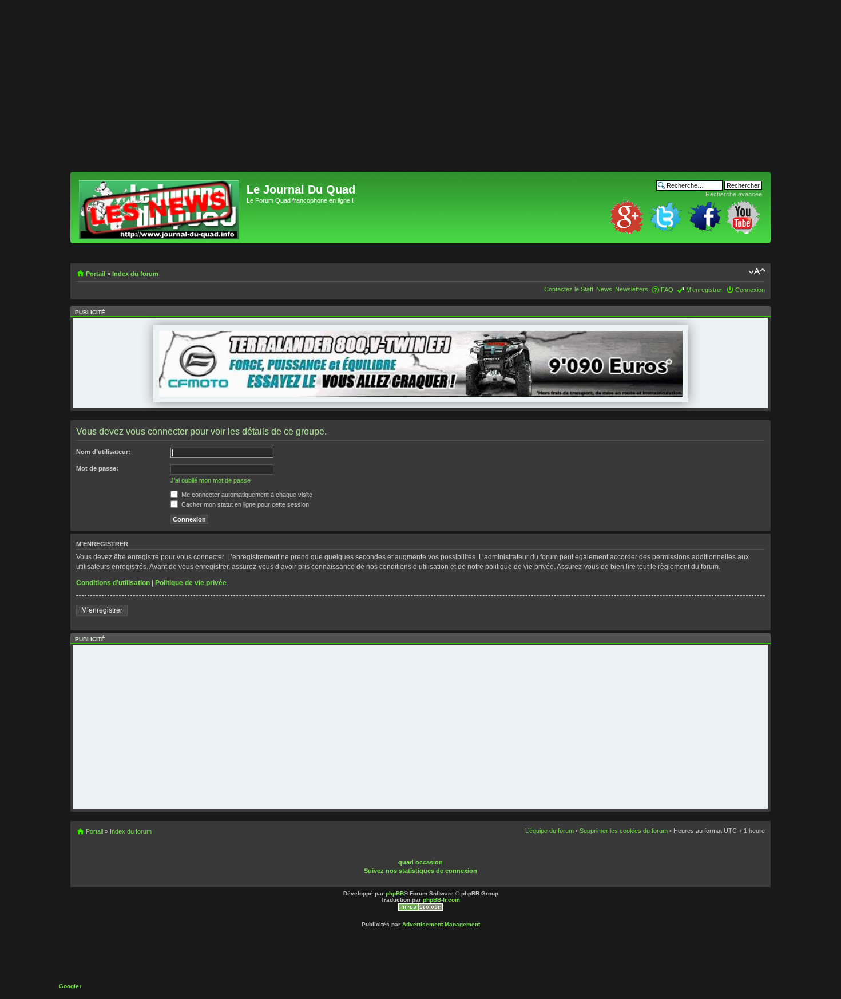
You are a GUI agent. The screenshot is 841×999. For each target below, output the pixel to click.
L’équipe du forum (549, 830)
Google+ (70, 986)
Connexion (750, 289)
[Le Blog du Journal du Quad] (160, 207)
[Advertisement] (413, 91)
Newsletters (631, 289)
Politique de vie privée (191, 583)
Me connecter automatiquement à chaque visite (246, 494)
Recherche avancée (733, 194)
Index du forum (135, 273)
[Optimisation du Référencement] (420, 909)
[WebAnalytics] (441, 854)
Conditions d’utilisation (113, 583)
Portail (95, 273)
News (604, 289)
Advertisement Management (441, 924)
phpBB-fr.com (441, 900)
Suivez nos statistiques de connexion (420, 870)
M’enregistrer (704, 289)
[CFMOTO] (421, 394)
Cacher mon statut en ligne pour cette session (244, 504)
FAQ (667, 289)
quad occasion (420, 862)
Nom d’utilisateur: (103, 451)
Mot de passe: (97, 468)
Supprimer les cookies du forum (624, 830)
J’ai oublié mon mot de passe (210, 480)
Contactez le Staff (568, 289)
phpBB (395, 893)
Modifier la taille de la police (756, 271)
